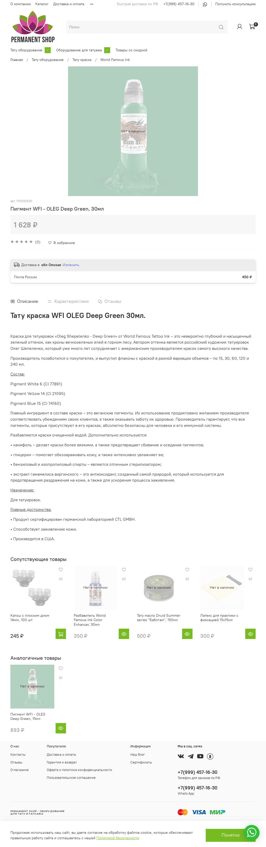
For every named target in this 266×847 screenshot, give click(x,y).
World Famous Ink (115, 59)
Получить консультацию (235, 4)
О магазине (19, 770)
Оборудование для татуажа (79, 50)
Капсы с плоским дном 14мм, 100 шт (29, 617)
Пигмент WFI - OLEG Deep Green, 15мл (27, 716)
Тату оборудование (26, 50)
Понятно (231, 835)
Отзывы (16, 762)
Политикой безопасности (117, 838)
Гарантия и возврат (62, 762)
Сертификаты (141, 762)
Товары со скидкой (131, 50)
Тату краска (81, 59)
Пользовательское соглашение (71, 778)
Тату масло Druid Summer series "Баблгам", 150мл (158, 617)
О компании (20, 4)
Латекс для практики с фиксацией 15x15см (219, 617)
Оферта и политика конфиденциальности (79, 770)
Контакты (17, 754)
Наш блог (137, 754)
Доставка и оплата (68, 4)
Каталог (42, 4)
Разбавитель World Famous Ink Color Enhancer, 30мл (90, 620)
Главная (16, 59)
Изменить (71, 264)
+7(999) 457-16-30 (179, 4)
